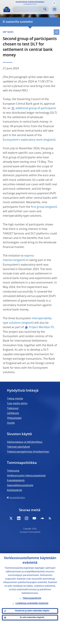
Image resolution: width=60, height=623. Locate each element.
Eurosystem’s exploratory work (23, 140)
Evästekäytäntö (16, 480)
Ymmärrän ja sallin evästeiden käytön (32, 611)
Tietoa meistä (15, 398)
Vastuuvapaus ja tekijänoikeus (24, 442)
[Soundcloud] (42, 518)
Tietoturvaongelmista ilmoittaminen (28, 452)
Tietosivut (12, 408)
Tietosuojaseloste (32, 598)
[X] (11, 518)
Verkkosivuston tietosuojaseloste (26, 475)
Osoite (11, 423)
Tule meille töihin (17, 403)
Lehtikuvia (13, 413)
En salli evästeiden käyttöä (32, 617)
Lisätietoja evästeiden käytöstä (31, 603)
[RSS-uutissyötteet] (50, 518)
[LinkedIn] (18, 518)
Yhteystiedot (14, 418)
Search (45, 9)
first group (37, 207)
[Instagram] (26, 518)
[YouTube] (34, 518)
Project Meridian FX (41, 327)
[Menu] (54, 9)
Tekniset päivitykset (18, 447)
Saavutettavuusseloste (20, 485)
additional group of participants (35, 108)
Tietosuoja (13, 471)
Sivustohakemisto (17, 498)
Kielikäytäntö (14, 490)
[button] (54, 3)
